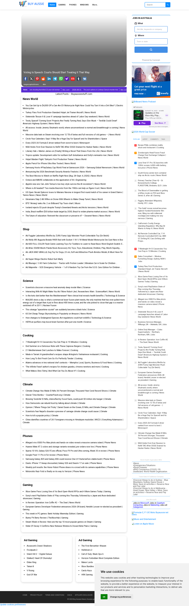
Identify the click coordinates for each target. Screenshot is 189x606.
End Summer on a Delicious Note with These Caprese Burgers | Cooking (58, 346)
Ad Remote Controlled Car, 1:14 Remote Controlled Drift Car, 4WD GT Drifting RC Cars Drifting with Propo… (152, 237)
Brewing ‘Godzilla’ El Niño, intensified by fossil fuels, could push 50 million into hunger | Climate (68, 399)
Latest (144, 139)
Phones (28, 436)
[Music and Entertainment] (144, 519)
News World (30, 99)
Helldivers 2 (86, 550)
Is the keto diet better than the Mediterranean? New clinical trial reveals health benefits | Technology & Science (75, 295)
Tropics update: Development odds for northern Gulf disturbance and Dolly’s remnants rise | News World (72, 155)
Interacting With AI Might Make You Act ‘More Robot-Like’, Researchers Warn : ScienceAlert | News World (73, 291)
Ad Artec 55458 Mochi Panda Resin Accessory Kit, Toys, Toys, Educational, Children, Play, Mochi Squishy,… (73, 248)
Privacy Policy (36, 595)
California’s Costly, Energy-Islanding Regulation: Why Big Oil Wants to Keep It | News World (151, 226)
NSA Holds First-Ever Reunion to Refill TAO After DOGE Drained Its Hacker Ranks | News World (68, 147)
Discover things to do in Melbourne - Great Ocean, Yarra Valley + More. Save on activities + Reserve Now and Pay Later (150, 491)
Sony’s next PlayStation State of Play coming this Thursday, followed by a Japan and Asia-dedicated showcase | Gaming (151, 290)
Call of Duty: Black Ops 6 (92, 554)
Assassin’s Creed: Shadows (39, 546)
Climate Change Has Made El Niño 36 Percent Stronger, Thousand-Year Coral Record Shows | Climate (71, 391)
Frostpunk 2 (32, 550)
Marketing (154, 505)
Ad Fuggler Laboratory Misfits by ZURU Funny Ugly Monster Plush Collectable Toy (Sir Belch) (67, 235)
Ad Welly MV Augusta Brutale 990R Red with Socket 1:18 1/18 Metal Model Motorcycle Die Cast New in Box (74, 240)
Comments (154, 139)
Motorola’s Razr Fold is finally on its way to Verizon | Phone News (55, 471)
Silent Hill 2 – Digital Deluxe (39, 554)
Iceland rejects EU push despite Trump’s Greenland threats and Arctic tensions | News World (67, 207)
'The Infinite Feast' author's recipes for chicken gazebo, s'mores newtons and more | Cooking (67, 367)
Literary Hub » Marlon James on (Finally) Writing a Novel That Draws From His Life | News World (69, 151)
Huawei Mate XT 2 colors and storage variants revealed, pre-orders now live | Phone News (66, 446)
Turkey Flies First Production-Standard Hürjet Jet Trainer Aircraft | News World (61, 112)
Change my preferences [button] (120, 597)
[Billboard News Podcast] (144, 101)
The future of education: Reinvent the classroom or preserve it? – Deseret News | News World (68, 215)
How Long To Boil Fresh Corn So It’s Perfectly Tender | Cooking (54, 358)
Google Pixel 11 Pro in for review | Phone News (47, 455)
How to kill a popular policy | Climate (42, 415)
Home (25, 595)
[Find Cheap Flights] (151, 97)
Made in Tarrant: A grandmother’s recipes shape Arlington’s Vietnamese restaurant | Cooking (67, 354)
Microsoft (144, 503)
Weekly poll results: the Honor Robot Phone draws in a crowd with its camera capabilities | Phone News (72, 467)
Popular (136, 139)
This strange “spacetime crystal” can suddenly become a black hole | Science (60, 309)
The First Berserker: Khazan (93, 546)
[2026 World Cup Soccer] (143, 132)
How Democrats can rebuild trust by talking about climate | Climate (55, 403)
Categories (138, 507)
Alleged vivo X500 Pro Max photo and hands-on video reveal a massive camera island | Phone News (71, 442)
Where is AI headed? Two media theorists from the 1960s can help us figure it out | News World (69, 188)
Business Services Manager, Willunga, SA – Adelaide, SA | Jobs (152, 323)
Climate (28, 384)
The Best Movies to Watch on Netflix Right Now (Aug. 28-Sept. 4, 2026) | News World (64, 176)
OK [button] (104, 597)
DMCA (69, 595)
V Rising (30, 570)
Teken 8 (30, 566)
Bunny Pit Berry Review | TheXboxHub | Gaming (47, 518)
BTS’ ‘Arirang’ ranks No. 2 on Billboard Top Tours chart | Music (53, 203)
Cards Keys (86, 570)
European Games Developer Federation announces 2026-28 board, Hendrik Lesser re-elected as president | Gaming (151, 376)
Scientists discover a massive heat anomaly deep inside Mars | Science (58, 287)
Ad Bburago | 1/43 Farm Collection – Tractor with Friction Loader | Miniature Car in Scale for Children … (71, 263)
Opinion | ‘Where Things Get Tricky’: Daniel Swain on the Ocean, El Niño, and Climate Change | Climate (71, 407)
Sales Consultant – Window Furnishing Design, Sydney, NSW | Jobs (152, 259)
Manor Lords (87, 562)
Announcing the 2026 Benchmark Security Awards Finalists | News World (58, 171)
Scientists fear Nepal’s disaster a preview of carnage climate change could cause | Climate (66, 411)
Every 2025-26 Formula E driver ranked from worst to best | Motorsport (58, 143)
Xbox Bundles (87, 566)
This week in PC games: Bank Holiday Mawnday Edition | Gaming (55, 513)
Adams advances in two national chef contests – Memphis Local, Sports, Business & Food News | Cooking (74, 362)
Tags (163, 139)
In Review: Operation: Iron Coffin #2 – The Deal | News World (53, 502)
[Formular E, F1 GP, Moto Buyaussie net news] (151, 514)
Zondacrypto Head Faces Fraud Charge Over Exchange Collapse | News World (152, 155)
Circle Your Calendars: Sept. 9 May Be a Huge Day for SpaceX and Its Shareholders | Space (66, 138)
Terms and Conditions (54, 595)
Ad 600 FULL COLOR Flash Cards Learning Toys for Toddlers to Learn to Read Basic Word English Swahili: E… (75, 244)
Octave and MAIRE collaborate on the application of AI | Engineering (56, 180)
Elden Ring (31, 562)
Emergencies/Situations (144, 465)
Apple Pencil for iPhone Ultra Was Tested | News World (51, 163)
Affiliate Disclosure (84, 595)
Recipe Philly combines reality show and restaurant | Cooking (151, 146)
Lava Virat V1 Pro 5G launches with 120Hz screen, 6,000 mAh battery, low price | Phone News (153, 165)
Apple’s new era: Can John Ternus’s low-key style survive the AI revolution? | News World (66, 184)
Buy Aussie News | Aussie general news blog (89, 599)
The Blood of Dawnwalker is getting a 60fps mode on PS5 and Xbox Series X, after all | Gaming (153, 193)
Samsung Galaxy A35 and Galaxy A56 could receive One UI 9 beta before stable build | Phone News (70, 459)
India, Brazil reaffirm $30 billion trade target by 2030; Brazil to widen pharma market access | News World (73, 211)
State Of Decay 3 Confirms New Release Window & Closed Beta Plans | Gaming (61, 526)
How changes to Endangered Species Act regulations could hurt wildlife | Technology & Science (68, 318)
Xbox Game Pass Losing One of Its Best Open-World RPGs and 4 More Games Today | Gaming (68, 491)
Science (28, 280)
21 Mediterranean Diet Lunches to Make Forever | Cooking (52, 350)
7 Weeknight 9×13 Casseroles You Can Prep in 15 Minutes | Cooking (56, 342)
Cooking (28, 335)
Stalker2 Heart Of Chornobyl (39, 558)
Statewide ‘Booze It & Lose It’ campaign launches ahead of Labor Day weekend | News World (68, 116)
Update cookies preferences (13, 604)
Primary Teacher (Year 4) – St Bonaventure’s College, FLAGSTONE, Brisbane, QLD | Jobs (152, 183)
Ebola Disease (140, 467)
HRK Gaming (87, 574)
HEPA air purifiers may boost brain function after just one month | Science (58, 322)
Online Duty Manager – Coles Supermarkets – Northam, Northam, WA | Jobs (150, 332)
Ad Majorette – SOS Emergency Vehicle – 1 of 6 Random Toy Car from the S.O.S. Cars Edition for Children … (73, 267)
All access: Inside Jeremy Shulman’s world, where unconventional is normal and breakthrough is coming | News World (151, 390)
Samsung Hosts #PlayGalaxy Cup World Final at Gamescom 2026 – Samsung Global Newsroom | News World (75, 167)
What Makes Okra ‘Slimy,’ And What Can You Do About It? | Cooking (55, 371)
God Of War (32, 574)
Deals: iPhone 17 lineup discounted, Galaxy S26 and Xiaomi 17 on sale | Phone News (64, 463)
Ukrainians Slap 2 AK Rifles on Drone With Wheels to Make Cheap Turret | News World (64, 199)
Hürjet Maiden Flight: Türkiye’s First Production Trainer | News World (56, 159)
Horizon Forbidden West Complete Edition (100, 558)
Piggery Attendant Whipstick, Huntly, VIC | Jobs (150, 202)
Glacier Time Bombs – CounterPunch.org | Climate (48, 395)
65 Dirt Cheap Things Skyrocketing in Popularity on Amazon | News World (59, 313)
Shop (26, 229)
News (136, 463)
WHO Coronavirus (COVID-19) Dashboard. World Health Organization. (150, 470)
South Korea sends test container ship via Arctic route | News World (152, 174)
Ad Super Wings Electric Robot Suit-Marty (44, 259)
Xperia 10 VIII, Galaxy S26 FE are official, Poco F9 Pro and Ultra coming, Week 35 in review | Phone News (73, 451)
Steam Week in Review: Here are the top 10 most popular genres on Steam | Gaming (63, 522)
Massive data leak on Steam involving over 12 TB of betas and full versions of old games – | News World (73, 134)
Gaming (28, 485)
